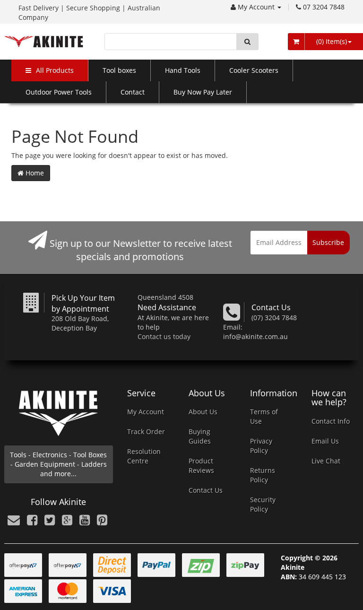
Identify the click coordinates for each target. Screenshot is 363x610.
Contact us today (164, 336)
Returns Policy (262, 475)
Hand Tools (182, 70)
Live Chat (325, 460)
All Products (55, 70)
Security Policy (263, 504)
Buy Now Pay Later (202, 91)
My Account (257, 6)
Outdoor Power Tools (59, 91)
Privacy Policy (261, 445)
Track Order (146, 431)
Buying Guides (200, 436)
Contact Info (330, 421)
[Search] (247, 41)
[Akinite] (43, 40)
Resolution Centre (144, 456)
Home (34, 172)
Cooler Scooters (253, 70)
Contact (133, 91)
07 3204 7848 (324, 6)
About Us (203, 411)
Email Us (325, 440)
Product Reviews (201, 465)
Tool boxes (119, 70)
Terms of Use (264, 416)
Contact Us (206, 490)
